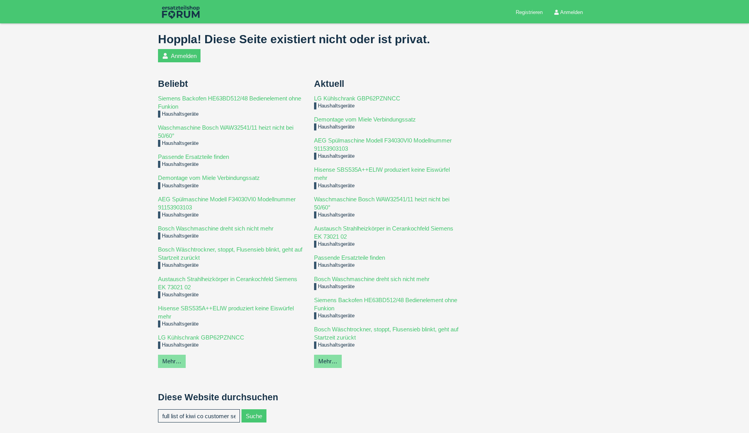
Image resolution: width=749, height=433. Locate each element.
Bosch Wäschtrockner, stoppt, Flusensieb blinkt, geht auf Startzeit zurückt (230, 253)
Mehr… (171, 361)
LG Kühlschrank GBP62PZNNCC (201, 337)
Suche (254, 416)
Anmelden (571, 12)
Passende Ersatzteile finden (193, 156)
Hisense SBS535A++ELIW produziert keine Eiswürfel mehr (226, 312)
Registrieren (529, 12)
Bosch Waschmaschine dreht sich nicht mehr (215, 228)
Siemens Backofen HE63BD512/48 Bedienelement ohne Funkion (229, 102)
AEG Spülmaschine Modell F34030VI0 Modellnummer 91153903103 (227, 203)
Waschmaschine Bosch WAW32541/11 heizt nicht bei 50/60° (225, 131)
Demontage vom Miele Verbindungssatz (209, 177)
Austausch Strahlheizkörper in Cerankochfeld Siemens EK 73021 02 (227, 283)
